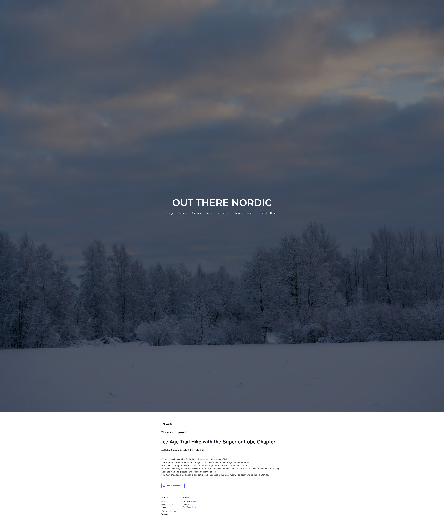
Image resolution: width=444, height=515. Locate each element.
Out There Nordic (222, 202)
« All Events (166, 423)
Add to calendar (173, 485)
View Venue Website (190, 507)
